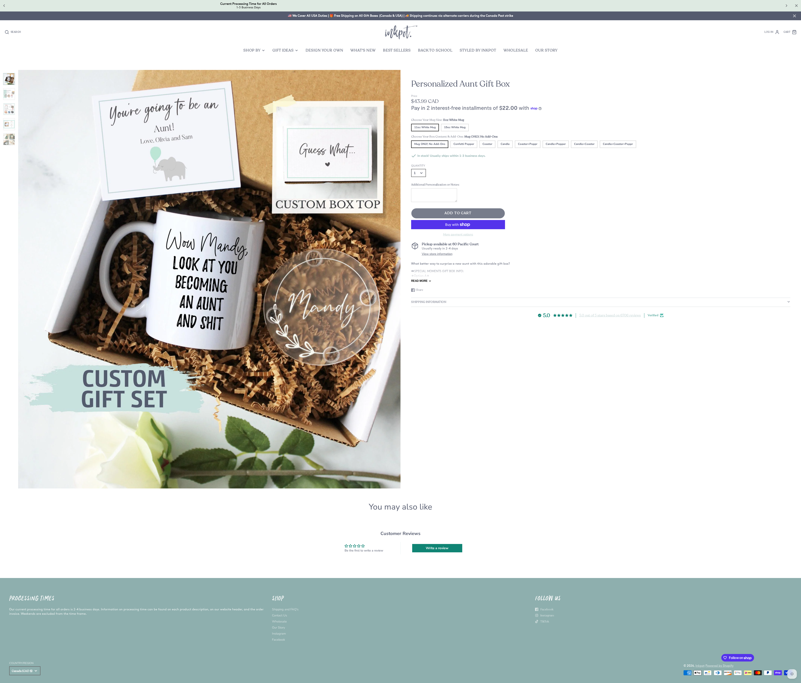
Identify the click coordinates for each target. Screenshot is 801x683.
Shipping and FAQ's (285, 609)
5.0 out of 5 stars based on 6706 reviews (610, 315)
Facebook (278, 639)
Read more (419, 280)
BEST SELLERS (397, 50)
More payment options (458, 234)
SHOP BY (252, 50)
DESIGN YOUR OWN (324, 50)
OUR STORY (546, 50)
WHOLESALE (516, 50)
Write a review (437, 548)
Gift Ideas (283, 50)
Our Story (278, 627)
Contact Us (279, 615)
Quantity (418, 166)
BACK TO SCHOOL (435, 50)
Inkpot (700, 665)
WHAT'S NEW (363, 50)
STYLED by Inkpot (478, 50)
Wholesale (279, 621)
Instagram (279, 633)
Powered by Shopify (719, 665)
